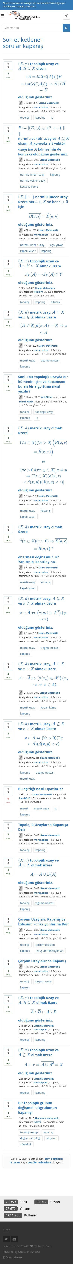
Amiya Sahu (44, 1246)
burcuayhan (40, 1029)
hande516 (24, 798)
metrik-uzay (27, 360)
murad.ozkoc (41, 107)
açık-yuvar (56, 245)
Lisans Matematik (49, 103)
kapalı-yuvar (28, 251)
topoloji (25, 117)
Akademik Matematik (47, 1118)
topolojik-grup (29, 1132)
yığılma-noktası (44, 903)
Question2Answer (29, 1251)
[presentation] (23, 63)
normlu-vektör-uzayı (32, 180)
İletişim (6, 1229)
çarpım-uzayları (45, 944)
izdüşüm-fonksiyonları (50, 951)
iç (52, 117)
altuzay (55, 302)
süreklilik (25, 1144)
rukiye (37, 1122)
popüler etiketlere (39, 1162)
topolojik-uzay (44, 412)
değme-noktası (50, 360)
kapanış (40, 117)
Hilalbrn (38, 291)
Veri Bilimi (46, 397)
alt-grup (51, 1138)
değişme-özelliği (30, 1138)
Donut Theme (11, 1246)
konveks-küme (29, 186)
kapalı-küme (48, 707)
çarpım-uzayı (43, 981)
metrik (24, 808)
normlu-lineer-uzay (32, 174)
